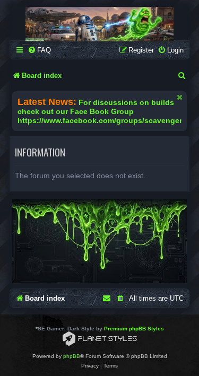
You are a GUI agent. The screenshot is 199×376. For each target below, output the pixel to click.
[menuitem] (39, 50)
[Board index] (99, 24)
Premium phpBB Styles (134, 328)
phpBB (71, 356)
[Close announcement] (180, 97)
